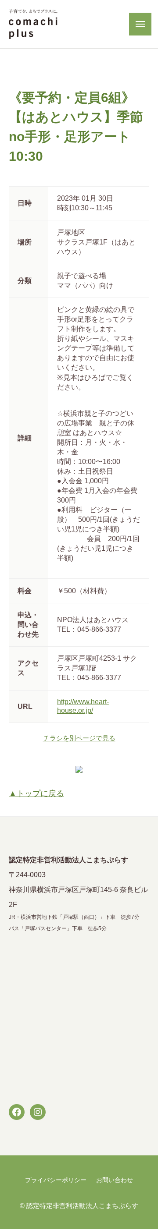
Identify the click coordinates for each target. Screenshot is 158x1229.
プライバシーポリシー (55, 1180)
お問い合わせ (114, 1180)
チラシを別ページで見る (79, 738)
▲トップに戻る (36, 793)
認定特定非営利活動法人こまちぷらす (82, 1205)
